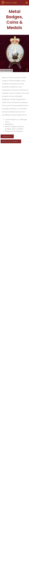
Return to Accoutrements (10, 141)
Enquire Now (6, 136)
